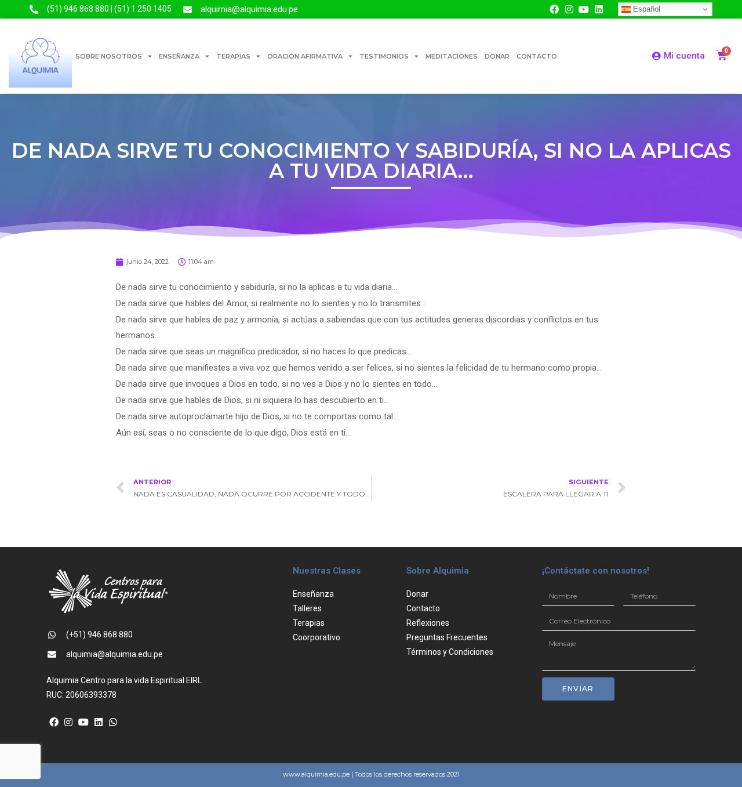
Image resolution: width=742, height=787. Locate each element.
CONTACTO (537, 56)
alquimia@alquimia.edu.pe (249, 9)
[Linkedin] (598, 9)
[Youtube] (584, 9)
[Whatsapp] (113, 722)
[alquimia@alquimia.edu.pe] (187, 9)
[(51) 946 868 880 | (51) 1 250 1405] (34, 9)
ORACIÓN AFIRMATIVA (305, 56)
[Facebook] (554, 9)
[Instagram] (569, 9)
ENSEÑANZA (179, 56)
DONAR (497, 56)
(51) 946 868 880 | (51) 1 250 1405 (109, 8)
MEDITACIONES (451, 56)
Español (645, 9)
